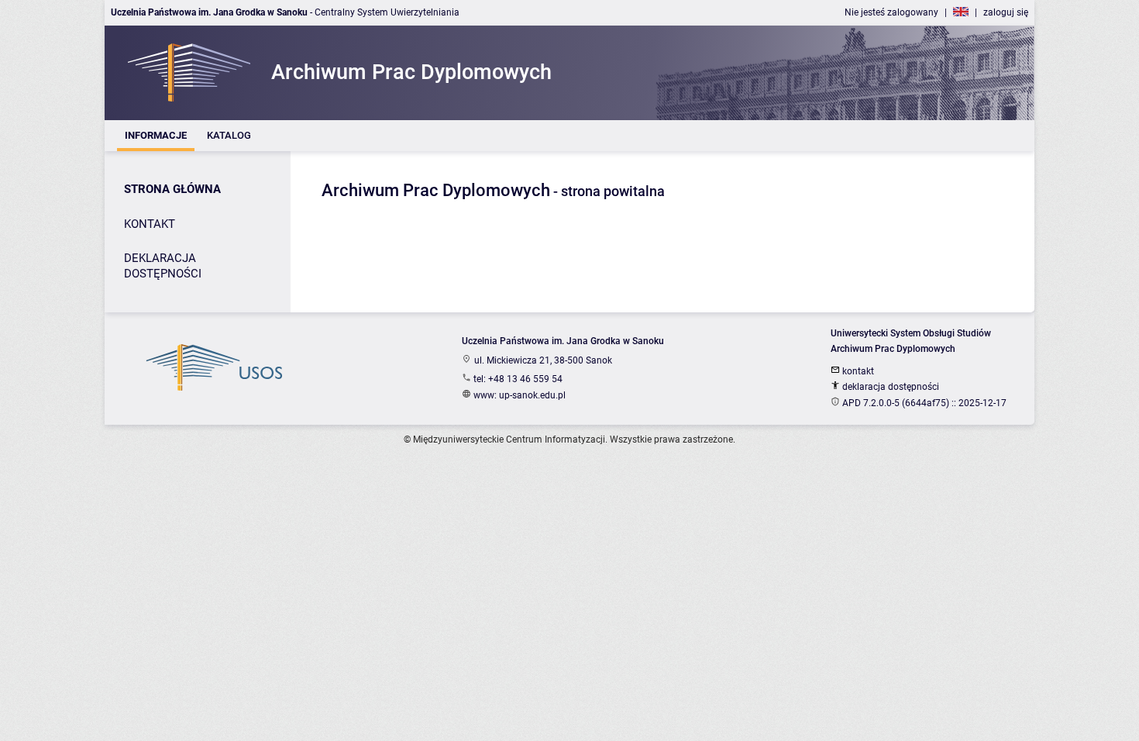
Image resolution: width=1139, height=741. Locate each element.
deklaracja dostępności (889, 386)
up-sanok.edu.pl (532, 395)
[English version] (961, 12)
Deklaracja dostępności (162, 266)
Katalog (229, 135)
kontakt (857, 371)
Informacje (156, 135)
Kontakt (149, 224)
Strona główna (172, 189)
